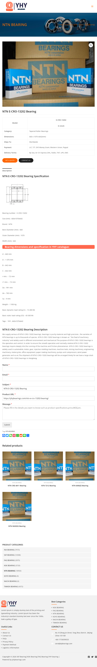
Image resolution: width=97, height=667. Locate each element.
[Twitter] (92, 657)
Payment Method (9, 644)
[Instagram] (96, 657)
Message (7, 404)
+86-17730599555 (62, 639)
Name (6, 365)
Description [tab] (7, 171)
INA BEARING (9, 550)
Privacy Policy (8, 642)
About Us (6, 633)
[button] (91, 45)
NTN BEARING (9, 571)
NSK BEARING (9, 565)
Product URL (9, 394)
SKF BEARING (9, 555)
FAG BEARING (9, 560)
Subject (6, 384)
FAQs (5, 638)
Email (5, 375)
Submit (7, 425)
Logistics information (11, 648)
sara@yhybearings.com (63, 643)
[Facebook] (89, 657)
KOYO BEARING (10, 576)
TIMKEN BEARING (11, 586)
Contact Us (7, 636)
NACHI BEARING (10, 581)
